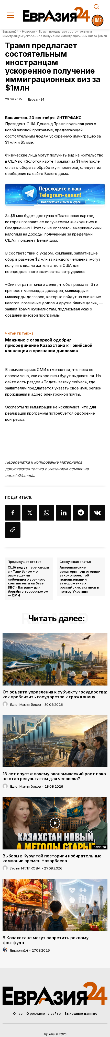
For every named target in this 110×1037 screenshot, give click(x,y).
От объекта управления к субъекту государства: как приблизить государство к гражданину (55, 694)
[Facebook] (12, 513)
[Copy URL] (12, 530)
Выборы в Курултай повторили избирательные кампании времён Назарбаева (52, 858)
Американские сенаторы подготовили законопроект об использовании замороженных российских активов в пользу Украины (80, 579)
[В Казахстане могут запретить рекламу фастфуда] (55, 905)
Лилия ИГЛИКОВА (25, 868)
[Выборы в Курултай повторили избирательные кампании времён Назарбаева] (55, 823)
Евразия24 (11, 31)
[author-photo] (6, 704)
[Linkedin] (63, 513)
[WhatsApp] (46, 513)
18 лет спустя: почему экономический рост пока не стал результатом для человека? (54, 776)
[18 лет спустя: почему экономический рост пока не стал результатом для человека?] (55, 741)
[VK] (97, 513)
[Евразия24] (56, 14)
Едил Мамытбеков (25, 704)
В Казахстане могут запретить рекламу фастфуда (46, 940)
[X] (29, 513)
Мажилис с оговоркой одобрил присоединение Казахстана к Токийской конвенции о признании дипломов (48, 345)
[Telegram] (80, 513)
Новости (28, 31)
